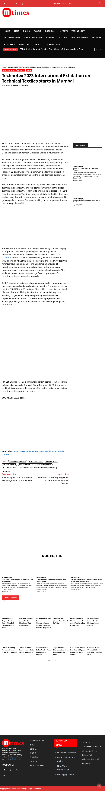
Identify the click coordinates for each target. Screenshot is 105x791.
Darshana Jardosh (17, 461)
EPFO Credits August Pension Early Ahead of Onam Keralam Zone (17, 580)
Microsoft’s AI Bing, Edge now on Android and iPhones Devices (53, 480)
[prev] (96, 49)
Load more (51, 660)
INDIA (29, 70)
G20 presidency (35, 461)
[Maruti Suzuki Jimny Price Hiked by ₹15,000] (61, 610)
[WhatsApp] (71, 87)
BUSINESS (20, 70)
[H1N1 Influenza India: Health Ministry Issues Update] (95, 610)
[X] (16, 3)
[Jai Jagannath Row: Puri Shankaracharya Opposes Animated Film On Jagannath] (87, 568)
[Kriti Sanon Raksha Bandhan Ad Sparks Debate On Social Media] (78, 639)
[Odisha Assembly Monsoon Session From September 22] (10, 639)
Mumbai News (51, 461)
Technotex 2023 (9, 468)
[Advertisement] (70, 17)
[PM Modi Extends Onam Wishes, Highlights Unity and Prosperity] (52, 568)
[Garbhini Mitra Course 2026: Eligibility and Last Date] (95, 639)
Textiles (6, 471)
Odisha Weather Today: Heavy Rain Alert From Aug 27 (26, 649)
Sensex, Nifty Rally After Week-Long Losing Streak (86, 201)
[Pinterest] (65, 87)
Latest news (10, 597)
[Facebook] (4, 3)
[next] (100, 49)
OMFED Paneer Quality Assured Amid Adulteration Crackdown (77, 622)
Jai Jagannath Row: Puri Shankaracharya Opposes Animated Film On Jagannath (86, 580)
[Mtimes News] (17, 12)
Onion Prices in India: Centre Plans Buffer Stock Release (43, 651)
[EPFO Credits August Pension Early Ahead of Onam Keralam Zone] (18, 568)
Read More (16, 759)
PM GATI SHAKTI (9, 464)
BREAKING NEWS (14, 67)
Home (4, 67)
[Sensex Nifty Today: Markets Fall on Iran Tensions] (87, 158)
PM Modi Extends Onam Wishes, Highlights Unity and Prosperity (52, 49)
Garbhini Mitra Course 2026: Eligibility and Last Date (94, 651)
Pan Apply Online (65, 774)
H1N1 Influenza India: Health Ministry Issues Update (93, 622)
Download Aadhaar (66, 752)
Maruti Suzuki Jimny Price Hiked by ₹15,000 (60, 620)
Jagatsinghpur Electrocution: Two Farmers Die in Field (60, 651)
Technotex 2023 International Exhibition (38, 468)
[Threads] (22, 3)
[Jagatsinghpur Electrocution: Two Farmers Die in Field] (61, 639)
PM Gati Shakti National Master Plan (35, 464)
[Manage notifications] (99, 785)
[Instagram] (10, 3)
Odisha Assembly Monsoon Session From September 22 (9, 649)
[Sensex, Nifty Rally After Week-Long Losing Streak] (87, 190)
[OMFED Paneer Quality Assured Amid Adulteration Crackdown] (78, 610)
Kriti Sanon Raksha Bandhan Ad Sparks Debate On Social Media (78, 651)
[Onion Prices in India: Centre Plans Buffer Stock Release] (44, 639)
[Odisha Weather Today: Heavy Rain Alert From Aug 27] (27, 639)
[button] (100, 3)
